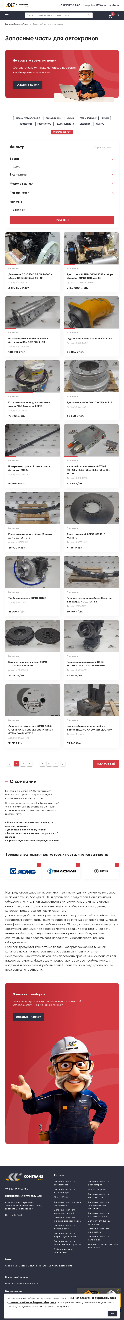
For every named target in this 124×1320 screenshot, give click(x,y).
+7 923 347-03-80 (69, 5)
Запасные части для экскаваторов (64, 1183)
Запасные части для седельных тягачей (64, 1211)
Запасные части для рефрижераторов (98, 1214)
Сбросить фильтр (104, 147)
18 (42, 764)
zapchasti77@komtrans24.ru (102, 5)
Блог (45, 1266)
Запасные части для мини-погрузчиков (68, 1203)
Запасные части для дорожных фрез (98, 1195)
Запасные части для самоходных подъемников (67, 1219)
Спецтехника (34, 1266)
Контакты (53, 1266)
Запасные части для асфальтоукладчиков (65, 1235)
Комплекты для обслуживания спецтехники (103, 1246)
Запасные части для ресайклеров (98, 1183)
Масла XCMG (61, 1197)
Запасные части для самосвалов (98, 1230)
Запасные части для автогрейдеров (64, 1191)
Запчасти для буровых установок (99, 1222)
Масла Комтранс (97, 1189)
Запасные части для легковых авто (64, 1227)
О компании (11, 1266)
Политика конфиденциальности (21, 1284)
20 (55, 764)
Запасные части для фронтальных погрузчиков (67, 1243)
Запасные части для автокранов (98, 1238)
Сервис (23, 1266)
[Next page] (62, 763)
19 (49, 764)
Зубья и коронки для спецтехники (64, 1250)
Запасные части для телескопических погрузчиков (98, 1205)
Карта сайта (65, 1266)
